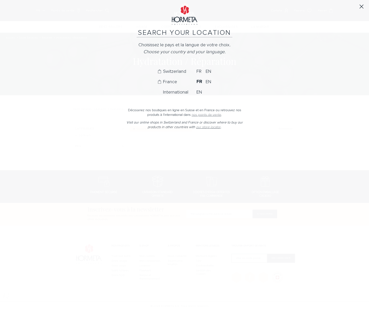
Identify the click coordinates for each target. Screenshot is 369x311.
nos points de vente (206, 115)
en (208, 71)
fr (198, 71)
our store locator (208, 127)
